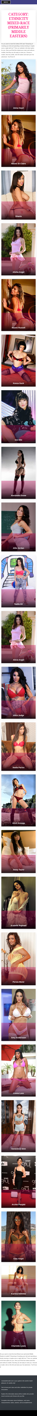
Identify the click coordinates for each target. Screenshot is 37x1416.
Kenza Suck (18, 383)
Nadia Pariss (18, 767)
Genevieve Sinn (18, 1149)
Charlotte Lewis (18, 1346)
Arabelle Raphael (18, 925)
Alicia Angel (18, 660)
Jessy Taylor (18, 870)
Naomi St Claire (18, 163)
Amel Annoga (18, 823)
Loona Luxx (18, 1093)
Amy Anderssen (18, 1037)
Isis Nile (18, 440)
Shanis (18, 216)
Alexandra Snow (18, 495)
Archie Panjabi (18, 1204)
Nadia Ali (18, 604)
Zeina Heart (18, 108)
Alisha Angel (18, 272)
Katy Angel (18, 1259)
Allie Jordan (18, 548)
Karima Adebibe (18, 1294)
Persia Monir (18, 982)
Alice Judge (18, 715)
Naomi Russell (18, 328)
